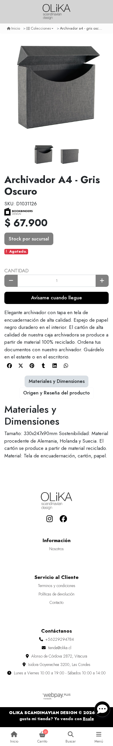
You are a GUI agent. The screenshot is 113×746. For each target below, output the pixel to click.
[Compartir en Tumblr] (43, 366)
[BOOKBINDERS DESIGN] (18, 210)
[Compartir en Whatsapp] (66, 366)
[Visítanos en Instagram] (49, 519)
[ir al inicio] (56, 501)
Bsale (88, 719)
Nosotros (56, 549)
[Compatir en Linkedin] (54, 366)
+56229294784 (59, 639)
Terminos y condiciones (56, 586)
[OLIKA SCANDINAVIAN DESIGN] (56, 12)
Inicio (15, 28)
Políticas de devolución (56, 594)
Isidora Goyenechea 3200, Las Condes (59, 664)
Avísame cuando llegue (56, 297)
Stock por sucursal (29, 238)
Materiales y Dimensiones (57, 381)
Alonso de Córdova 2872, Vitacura (59, 656)
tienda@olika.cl (59, 648)
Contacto (56, 602)
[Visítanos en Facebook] (63, 519)
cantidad (16, 270)
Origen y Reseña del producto (56, 392)
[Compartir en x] (20, 366)
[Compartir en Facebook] (9, 366)
